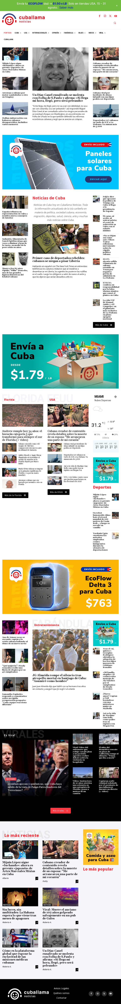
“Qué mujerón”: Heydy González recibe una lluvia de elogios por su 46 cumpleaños (14, 669)
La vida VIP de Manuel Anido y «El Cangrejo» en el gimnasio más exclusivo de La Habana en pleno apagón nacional (110, 309)
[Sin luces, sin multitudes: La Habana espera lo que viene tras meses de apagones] (20, 897)
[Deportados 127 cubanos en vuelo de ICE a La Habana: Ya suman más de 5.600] (106, 110)
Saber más (66, 7)
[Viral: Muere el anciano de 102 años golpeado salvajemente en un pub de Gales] (60, 897)
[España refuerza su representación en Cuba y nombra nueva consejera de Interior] (15, 202)
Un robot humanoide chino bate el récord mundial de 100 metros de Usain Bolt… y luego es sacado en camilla (101, 520)
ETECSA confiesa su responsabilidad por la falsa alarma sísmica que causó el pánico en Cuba (111, 289)
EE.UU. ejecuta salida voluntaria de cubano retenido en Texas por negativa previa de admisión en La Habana (110, 268)
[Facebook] (99, 16)
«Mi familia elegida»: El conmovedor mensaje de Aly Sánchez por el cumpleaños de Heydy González (109, 680)
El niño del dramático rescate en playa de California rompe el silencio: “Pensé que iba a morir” (108, 752)
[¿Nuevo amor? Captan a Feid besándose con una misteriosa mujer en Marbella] (96, 696)
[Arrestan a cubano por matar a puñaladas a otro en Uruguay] (15, 83)
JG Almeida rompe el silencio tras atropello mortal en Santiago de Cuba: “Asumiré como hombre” (59, 678)
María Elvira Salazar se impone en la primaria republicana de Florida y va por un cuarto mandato (30, 472)
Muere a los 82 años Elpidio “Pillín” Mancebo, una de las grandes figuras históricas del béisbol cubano (15, 272)
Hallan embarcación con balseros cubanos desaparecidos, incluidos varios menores (14, 121)
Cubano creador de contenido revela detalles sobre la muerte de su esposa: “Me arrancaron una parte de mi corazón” (105, 67)
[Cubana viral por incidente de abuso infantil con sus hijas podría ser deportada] (106, 83)
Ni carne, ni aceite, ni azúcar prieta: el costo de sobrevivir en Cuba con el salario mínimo (110, 223)
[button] (115, 23)
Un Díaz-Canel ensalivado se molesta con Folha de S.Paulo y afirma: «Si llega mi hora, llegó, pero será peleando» (60, 98)
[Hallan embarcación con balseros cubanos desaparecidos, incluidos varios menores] (15, 108)
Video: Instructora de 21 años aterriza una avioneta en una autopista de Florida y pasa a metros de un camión (82, 787)
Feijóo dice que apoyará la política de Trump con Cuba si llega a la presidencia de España (109, 204)
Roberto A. (6, 922)
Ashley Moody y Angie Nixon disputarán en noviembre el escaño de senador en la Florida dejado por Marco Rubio (29, 459)
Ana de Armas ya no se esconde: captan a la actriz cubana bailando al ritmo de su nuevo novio (15, 640)
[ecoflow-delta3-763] (60, 587)
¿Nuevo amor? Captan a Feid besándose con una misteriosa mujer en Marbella (110, 701)
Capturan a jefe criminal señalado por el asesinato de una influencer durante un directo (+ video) (108, 786)
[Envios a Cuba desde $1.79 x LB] (60, 361)
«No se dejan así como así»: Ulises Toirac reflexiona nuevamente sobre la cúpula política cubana (109, 245)
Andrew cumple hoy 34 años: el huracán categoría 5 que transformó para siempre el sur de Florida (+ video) (22, 435)
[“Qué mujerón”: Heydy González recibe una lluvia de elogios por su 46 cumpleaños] (15, 656)
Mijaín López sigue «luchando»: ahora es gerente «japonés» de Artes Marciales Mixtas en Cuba (14, 67)
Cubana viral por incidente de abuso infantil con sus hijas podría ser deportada (103, 96)
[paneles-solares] (60, 162)
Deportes (7, 857)
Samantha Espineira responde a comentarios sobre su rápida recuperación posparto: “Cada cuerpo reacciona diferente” (14, 699)
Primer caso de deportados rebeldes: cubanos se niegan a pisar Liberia (58, 259)
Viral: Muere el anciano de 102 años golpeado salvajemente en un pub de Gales (59, 914)
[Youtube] (116, 16)
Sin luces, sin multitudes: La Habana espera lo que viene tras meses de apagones (19, 914)
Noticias (10, 779)
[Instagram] (105, 16)
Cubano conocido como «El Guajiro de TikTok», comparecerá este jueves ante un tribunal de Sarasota (30, 447)
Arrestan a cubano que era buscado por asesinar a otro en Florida (30, 482)
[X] (110, 16)
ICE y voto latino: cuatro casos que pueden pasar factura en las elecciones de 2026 (76, 479)
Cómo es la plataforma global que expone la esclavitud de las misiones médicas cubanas (18, 956)
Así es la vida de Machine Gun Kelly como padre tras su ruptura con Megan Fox (75, 468)
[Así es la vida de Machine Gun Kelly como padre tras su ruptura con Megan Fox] (55, 469)
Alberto (5, 878)
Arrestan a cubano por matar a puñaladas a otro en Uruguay (15, 95)
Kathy (45, 881)
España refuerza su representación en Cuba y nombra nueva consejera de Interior (15, 215)
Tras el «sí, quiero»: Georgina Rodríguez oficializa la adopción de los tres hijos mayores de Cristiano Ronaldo (109, 658)
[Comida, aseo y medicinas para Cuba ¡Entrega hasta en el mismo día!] (100, 847)
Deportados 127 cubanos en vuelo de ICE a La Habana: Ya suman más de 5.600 (105, 123)
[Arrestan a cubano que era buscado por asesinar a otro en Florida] (9, 483)
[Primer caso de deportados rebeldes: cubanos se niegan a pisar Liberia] (60, 239)
